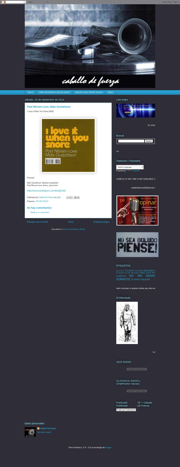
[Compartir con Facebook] (75, 197)
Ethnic (142, 273)
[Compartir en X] (73, 197)
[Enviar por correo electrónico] (67, 197)
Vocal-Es (145, 279)
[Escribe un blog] (70, 197)
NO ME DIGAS (42, 201)
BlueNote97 (120, 271)
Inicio (71, 222)
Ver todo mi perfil (44, 432)
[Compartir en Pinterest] (78, 197)
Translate (136, 171)
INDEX (110, 92)
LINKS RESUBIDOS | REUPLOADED (54, 92)
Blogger (108, 447)
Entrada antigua (101, 222)
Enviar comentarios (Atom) (74, 229)
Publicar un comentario (40, 212)
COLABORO (129, 271)
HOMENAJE (121, 276)
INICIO (30, 92)
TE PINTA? (135, 279)
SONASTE (123, 279)
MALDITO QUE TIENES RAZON (88, 92)
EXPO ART (150, 273)
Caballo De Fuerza (46, 197)
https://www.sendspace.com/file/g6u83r (46, 191)
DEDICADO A (149, 271)
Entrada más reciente (37, 222)
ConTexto (139, 271)
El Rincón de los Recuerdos (127, 273)
